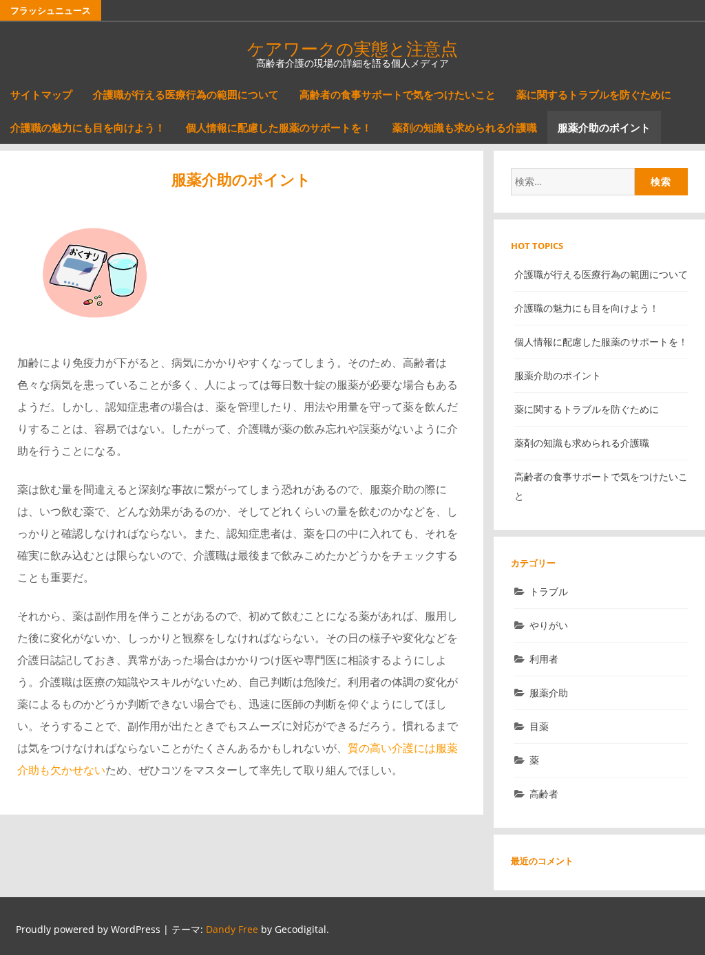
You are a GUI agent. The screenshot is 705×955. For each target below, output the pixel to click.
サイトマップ (41, 94)
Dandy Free (232, 929)
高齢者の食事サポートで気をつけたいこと (397, 94)
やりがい (548, 625)
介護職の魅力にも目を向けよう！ (87, 127)
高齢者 (543, 793)
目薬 (539, 726)
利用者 (543, 658)
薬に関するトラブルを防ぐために (593, 94)
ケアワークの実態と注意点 (352, 48)
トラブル (548, 591)
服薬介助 (548, 692)
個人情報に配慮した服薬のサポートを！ (279, 127)
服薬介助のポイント (604, 127)
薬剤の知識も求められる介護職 (464, 127)
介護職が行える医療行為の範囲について (186, 94)
